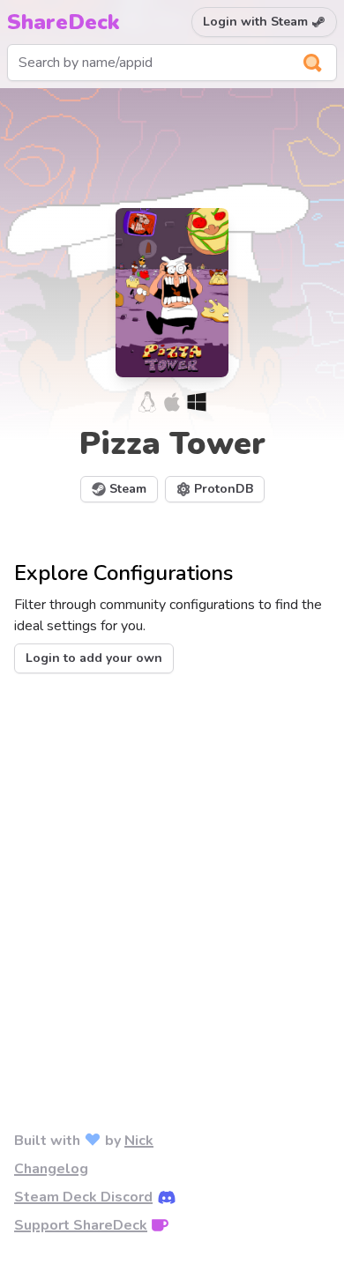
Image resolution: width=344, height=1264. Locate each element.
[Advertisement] (172, 873)
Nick (138, 1140)
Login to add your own (94, 658)
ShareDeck (63, 22)
